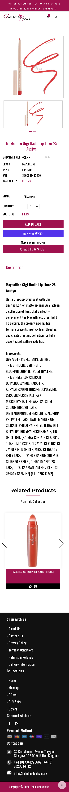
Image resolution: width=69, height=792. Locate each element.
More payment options (33, 242)
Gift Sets (15, 701)
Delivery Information (21, 664)
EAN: (5, 175)
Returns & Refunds (21, 657)
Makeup (14, 687)
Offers (13, 694)
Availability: (10, 181)
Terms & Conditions (21, 649)
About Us (14, 628)
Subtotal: (9, 214)
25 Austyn (29, 197)
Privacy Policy (17, 642)
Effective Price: (12, 157)
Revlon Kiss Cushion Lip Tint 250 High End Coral (33, 571)
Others (13, 708)
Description (14, 267)
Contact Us (16, 635)
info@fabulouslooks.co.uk (30, 773)
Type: (6, 170)
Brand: (6, 164)
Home (12, 680)
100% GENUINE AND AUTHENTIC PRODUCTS (33, 8)
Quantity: (8, 206)
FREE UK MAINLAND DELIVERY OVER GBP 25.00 (32, 3)
